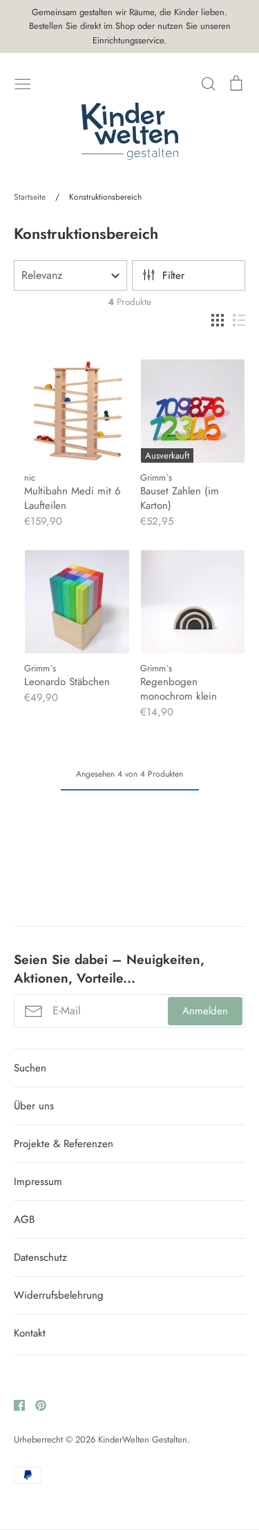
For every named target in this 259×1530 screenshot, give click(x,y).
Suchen (30, 1068)
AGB (24, 1219)
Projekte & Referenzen (63, 1143)
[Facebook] (14, 1404)
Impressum (38, 1181)
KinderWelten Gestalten (142, 1439)
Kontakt (30, 1333)
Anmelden (205, 1010)
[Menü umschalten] (23, 83)
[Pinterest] (35, 1404)
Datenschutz (40, 1257)
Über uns (34, 1105)
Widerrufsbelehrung (59, 1295)
